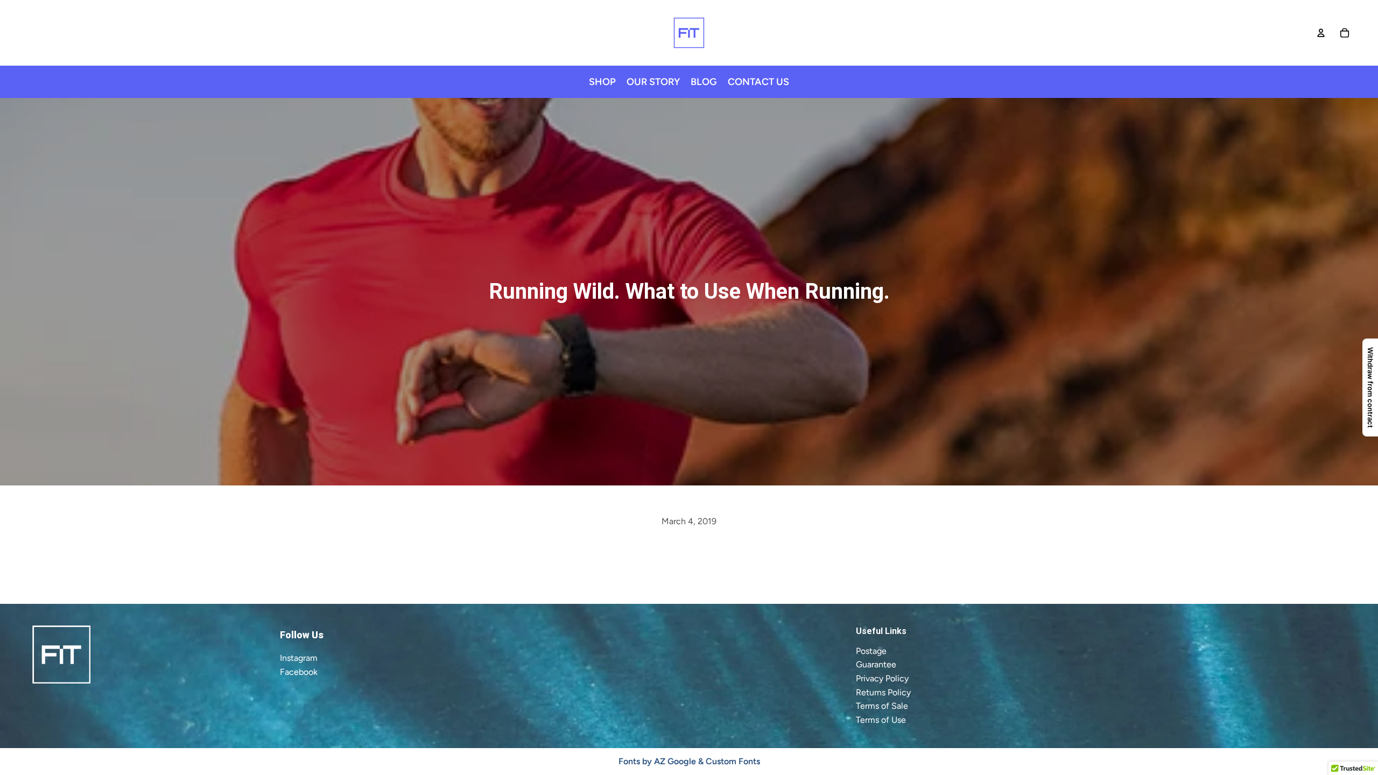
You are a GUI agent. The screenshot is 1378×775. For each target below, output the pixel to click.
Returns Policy (883, 692)
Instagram (299, 658)
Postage (871, 651)
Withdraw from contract (1370, 387)
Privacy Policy (882, 678)
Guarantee (876, 664)
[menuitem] (602, 82)
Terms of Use (881, 720)
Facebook (299, 672)
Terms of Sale (882, 706)
